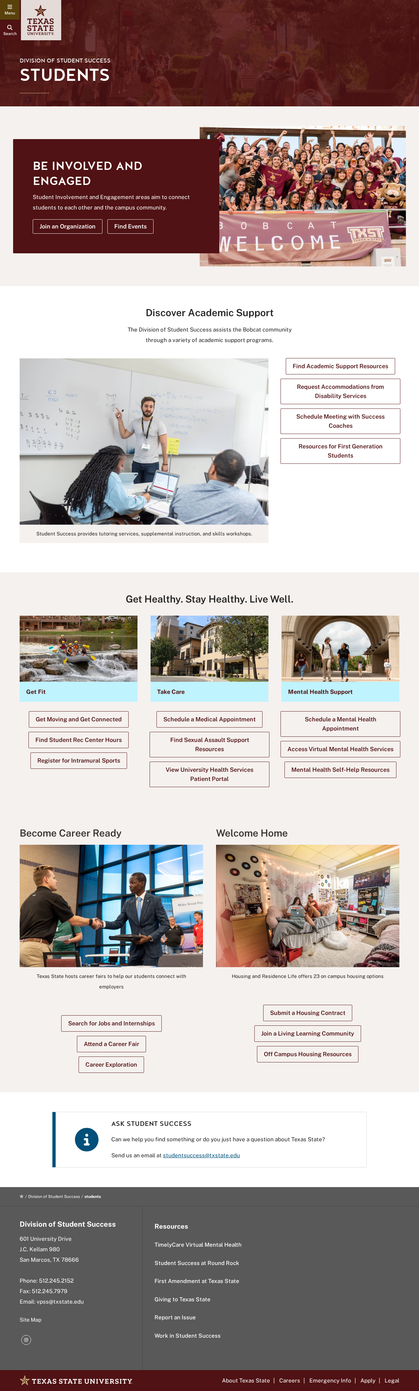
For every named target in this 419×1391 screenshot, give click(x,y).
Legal (392, 1380)
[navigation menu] (10, 10)
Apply (367, 1380)
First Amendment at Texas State (197, 1281)
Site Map (31, 1320)
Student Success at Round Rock (197, 1263)
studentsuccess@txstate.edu (201, 1155)
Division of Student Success (65, 60)
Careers (289, 1380)
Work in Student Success (188, 1335)
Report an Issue (175, 1317)
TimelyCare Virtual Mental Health (198, 1244)
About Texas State (246, 1380)
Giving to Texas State (182, 1299)
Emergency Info (330, 1380)
